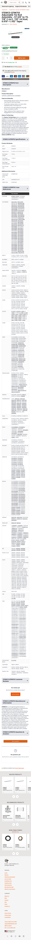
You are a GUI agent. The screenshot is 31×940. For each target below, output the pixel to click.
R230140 (23, 475)
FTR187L (17, 540)
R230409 (18, 510)
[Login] (23, 2)
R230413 (13, 511)
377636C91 (20, 533)
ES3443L (18, 605)
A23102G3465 (14, 491)
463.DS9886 (14, 247)
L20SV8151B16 (22, 637)
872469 (13, 196)
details (13, 72)
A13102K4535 (22, 482)
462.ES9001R (21, 215)
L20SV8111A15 (14, 633)
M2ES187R (19, 517)
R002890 (13, 411)
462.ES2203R (21, 205)
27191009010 (21, 427)
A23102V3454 (21, 498)
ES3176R (23, 601)
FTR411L (24, 394)
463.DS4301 (20, 220)
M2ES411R (19, 518)
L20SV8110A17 (22, 631)
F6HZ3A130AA (22, 360)
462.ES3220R (14, 207)
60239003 (13, 413)
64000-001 (13, 409)
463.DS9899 (14, 249)
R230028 (13, 470)
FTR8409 (13, 546)
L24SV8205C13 (14, 653)
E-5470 (23, 315)
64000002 (13, 404)
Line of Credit (8, 879)
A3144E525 (20, 459)
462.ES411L (14, 212)
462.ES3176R (21, 203)
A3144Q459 (14, 464)
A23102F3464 (22, 490)
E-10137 (13, 311)
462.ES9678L (14, 216)
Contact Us (7, 906)
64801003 (25, 410)
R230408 (13, 510)
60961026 (22, 398)
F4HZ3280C (20, 366)
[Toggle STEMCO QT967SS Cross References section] (27, 188)
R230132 (23, 474)
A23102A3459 (21, 488)
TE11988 (13, 598)
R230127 (23, 473)
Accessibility (8, 917)
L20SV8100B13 (22, 618)
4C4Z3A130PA (14, 347)
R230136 (18, 475)
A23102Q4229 (21, 495)
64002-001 (25, 409)
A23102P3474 (14, 495)
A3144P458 (14, 462)
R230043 (23, 470)
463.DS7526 (14, 225)
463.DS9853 (20, 238)
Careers (6, 900)
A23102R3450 (14, 497)
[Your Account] (23, 2)
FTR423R (23, 396)
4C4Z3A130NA (22, 345)
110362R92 (14, 525)
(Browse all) (15, 832)
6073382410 (14, 374)
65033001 (13, 406)
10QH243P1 (25, 430)
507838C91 (20, 537)
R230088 (18, 477)
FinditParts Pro (8, 881)
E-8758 (19, 317)
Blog (6, 898)
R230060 (18, 471)
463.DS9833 (14, 232)
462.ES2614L (14, 206)
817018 (24, 538)
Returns (6, 875)
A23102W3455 (21, 500)
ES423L (21, 607)
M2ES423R (14, 520)
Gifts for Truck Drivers (10, 889)
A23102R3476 (22, 497)
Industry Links (8, 883)
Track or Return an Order (11, 921)
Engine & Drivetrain (21, 6)
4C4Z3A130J (21, 343)
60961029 (13, 401)
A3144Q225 (20, 462)
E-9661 (19, 320)
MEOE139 (13, 523)
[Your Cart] (29, 2)
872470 (17, 196)
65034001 (24, 406)
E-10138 (18, 311)
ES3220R (13, 604)
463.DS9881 (20, 245)
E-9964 (23, 320)
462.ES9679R (21, 216)
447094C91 (20, 534)
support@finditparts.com (11, 923)
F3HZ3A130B (21, 356)
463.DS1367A (14, 219)
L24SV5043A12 (14, 644)
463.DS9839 (14, 234)
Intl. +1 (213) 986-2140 (10, 927)
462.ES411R (20, 212)
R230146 (13, 507)
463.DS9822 (20, 229)
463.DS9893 (14, 248)
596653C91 (25, 537)
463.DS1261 (21, 218)
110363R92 (20, 525)
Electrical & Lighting (8, 6)
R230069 (18, 473)
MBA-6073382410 (15, 392)
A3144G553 (14, 459)
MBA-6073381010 (22, 390)
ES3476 (22, 605)
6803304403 (14, 389)
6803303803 (21, 387)
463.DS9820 (14, 229)
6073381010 (14, 376)
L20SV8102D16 (14, 624)
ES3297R (18, 604)
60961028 (24, 400)
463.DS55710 (21, 225)
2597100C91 (14, 531)
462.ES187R (20, 202)
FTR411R (13, 543)
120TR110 (23, 270)
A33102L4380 (14, 504)
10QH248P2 (20, 431)
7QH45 (13, 437)
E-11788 (21, 313)
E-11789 (26, 313)
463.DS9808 (14, 228)
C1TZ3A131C (14, 350)
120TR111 (19, 272)
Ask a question (15, 741)
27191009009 (14, 427)
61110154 (13, 660)
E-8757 (16, 317)
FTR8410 (18, 546)
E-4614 (20, 314)
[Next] (17, 796)
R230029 (18, 470)
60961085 (13, 403)
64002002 (24, 404)
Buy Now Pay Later (9, 887)
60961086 (19, 403)
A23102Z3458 (14, 503)
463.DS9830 (20, 231)
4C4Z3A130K (14, 344)
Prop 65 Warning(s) (19, 768)
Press (6, 904)
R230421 (23, 513)
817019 (13, 540)
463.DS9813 (20, 228)
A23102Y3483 (21, 501)
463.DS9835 (20, 232)
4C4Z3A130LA (21, 344)
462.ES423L (14, 213)
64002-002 (13, 410)
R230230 (18, 507)
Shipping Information (10, 877)
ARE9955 (18, 548)
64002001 (19, 404)
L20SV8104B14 (14, 627)
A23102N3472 (21, 494)
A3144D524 (14, 458)
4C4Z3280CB (21, 361)
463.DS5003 (14, 223)
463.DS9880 (14, 245)
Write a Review (13, 24)
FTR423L (18, 543)
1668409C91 (14, 530)
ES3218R (18, 602)
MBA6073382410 (15, 386)
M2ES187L (13, 517)
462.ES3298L (14, 209)
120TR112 (24, 272)
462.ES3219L (21, 206)
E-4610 (13, 314)
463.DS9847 (20, 236)
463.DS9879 (20, 244)
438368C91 (25, 533)
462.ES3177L (14, 205)
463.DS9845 (20, 235)
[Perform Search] (19, 2)
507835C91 (20, 535)
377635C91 (14, 533)
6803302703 (23, 386)
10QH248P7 (14, 433)
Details (20, 66)
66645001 (19, 407)
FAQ (6, 902)
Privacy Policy (8, 915)
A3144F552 (20, 458)
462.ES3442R (14, 210)
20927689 (19, 434)
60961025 (17, 398)
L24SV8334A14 (14, 654)
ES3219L (23, 602)
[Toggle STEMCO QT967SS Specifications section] (27, 139)
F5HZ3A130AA (14, 358)
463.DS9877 (20, 242)
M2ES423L (25, 518)
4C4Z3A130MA (14, 345)
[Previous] (13, 796)
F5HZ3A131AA (22, 358)
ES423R (25, 607)
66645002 (24, 407)
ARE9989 (23, 550)
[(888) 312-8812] (26, 2)
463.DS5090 (20, 223)
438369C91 (14, 534)
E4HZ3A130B (21, 354)
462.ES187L (14, 202)
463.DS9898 (20, 248)
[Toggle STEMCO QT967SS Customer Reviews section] (27, 680)
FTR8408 (23, 544)
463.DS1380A (14, 252)
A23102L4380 (14, 494)
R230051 (13, 471)
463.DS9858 (20, 239)
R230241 (13, 509)
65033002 (19, 406)
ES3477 (26, 605)
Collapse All (15, 79)
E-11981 (22, 311)
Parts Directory (8, 885)
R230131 (13, 474)
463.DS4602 (20, 222)
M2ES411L (13, 518)
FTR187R (22, 540)
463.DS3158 (14, 220)
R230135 (13, 475)
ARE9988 (18, 550)
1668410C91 (21, 530)
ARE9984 (23, 548)
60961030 (13, 400)
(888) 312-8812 (8, 925)
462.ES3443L (21, 210)
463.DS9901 (20, 249)
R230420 (18, 513)
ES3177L (13, 602)
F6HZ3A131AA (14, 360)
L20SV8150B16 (22, 636)
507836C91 (25, 535)
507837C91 (14, 537)
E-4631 (16, 315)
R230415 (23, 511)
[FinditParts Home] (5, 2)
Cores (6, 873)
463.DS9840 (20, 234)
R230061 (23, 471)
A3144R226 (20, 464)
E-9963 (16, 320)
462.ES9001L (14, 215)
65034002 (13, 407)
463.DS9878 (14, 244)
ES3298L (23, 604)
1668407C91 (14, 528)
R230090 (13, 478)
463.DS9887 (20, 247)
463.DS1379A (21, 251)
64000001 (24, 403)
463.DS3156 (21, 252)
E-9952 (19, 318)
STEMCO (4, 91)
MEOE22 (19, 523)
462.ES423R (20, 213)
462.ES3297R (21, 207)
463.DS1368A (21, 219)
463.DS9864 (20, 241)
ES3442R (13, 605)
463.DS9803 (14, 226)
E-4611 (17, 314)
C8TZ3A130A (21, 350)
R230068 (13, 473)
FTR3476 (19, 541)
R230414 (18, 511)
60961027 (19, 400)
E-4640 (19, 315)
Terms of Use (8, 913)
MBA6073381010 (23, 384)
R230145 (18, 474)
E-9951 (16, 318)
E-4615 (24, 314)
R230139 (13, 477)
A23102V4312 (14, 500)
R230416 (13, 513)
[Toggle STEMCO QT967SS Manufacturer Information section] (27, 702)
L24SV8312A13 (22, 653)
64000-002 (19, 409)
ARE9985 (13, 550)
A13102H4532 (14, 482)
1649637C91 (25, 527)
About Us (7, 896)
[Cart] (29, 2)
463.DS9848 (14, 238)
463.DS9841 (14, 235)
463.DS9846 (14, 236)
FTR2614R (13, 541)
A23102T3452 (14, 498)
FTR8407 (18, 544)
